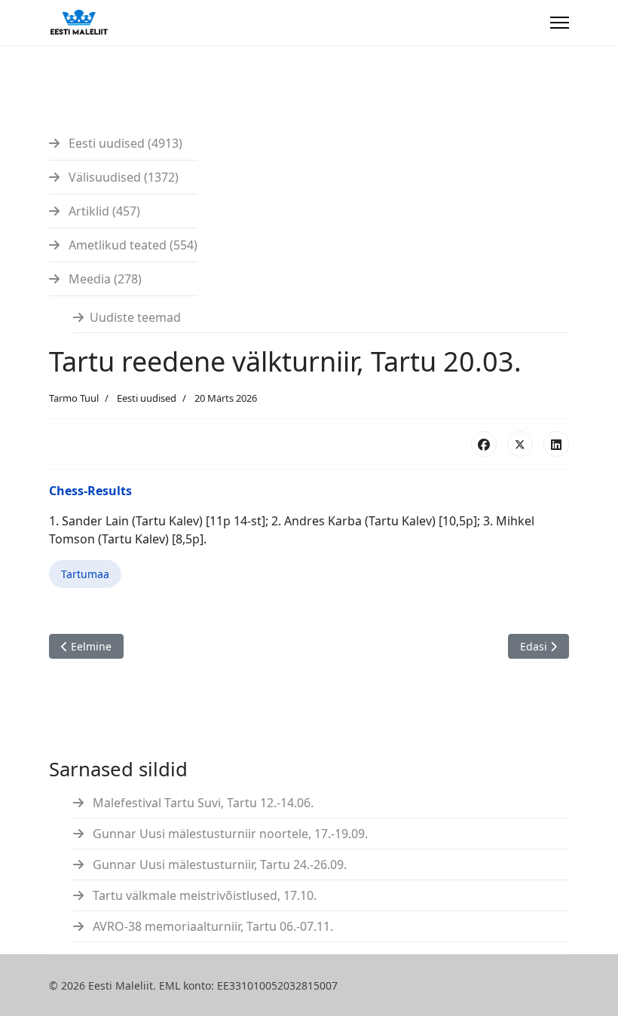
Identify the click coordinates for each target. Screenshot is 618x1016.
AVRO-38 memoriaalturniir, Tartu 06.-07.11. (211, 926)
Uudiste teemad (135, 317)
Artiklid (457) (103, 211)
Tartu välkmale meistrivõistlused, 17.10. (203, 895)
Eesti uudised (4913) (124, 143)
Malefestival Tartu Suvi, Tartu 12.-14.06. (202, 802)
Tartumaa (85, 574)
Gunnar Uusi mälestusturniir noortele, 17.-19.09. (229, 833)
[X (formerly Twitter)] (520, 444)
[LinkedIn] (556, 444)
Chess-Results (90, 490)
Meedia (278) (104, 279)
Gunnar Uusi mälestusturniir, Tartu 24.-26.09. (218, 864)
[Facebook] (484, 444)
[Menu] (559, 22)
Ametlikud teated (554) (131, 245)
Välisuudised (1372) (122, 177)
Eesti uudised (146, 398)
